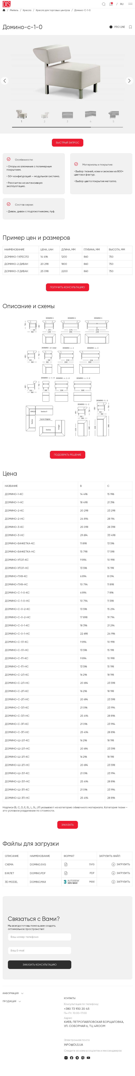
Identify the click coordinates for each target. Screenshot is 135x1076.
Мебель (14, 10)
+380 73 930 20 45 (76, 1008)
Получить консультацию (67, 287)
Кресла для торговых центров (53, 10)
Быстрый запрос (67, 142)
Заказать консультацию (40, 964)
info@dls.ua (73, 1044)
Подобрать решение (67, 454)
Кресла (27, 10)
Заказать (67, 824)
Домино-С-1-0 (82, 10)
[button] (129, 81)
